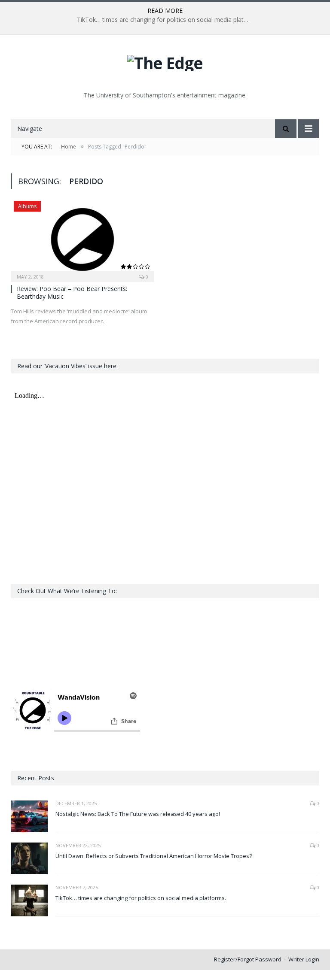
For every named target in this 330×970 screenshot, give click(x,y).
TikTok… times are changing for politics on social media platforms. (165, 20)
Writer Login (303, 959)
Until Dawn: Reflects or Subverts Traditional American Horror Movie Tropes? (153, 856)
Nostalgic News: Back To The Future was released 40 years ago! (137, 814)
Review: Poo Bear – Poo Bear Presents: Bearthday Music (72, 292)
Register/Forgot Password (247, 959)
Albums (27, 206)
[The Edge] (165, 61)
